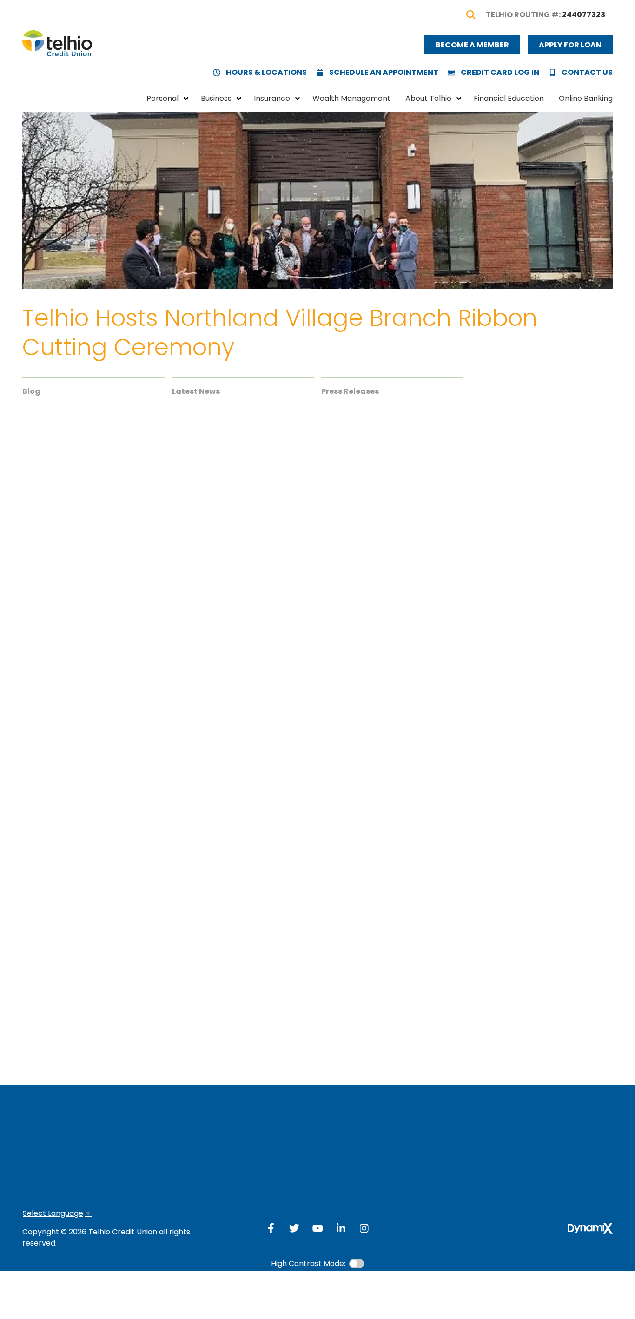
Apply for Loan (570, 45)
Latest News (196, 391)
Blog (31, 391)
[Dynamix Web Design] (590, 1228)
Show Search (470, 14)
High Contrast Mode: (308, 1263)
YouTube (317, 1228)
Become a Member (472, 45)
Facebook (31, 453)
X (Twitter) (294, 1228)
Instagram (364, 1228)
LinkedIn (31, 490)
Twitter (31, 471)
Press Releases (350, 391)
